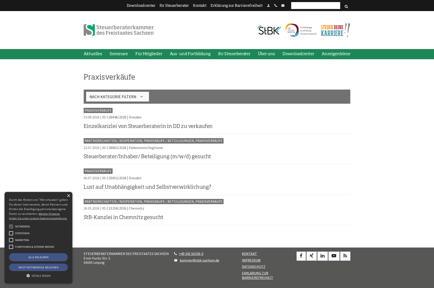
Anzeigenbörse (336, 54)
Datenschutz (253, 266)
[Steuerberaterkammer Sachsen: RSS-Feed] (345, 256)
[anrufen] (275, 6)
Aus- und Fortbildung (190, 54)
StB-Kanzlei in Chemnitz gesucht (123, 217)
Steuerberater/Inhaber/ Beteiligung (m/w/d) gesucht (147, 156)
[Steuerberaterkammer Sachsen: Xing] (312, 256)
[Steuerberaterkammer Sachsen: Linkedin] (322, 256)
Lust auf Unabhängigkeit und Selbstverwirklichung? (147, 187)
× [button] (68, 196)
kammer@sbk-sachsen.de (199, 260)
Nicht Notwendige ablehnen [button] (38, 267)
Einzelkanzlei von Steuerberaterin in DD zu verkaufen (148, 126)
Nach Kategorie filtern (113, 96)
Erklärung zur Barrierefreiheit (237, 6)
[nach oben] (426, 282)
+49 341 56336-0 (191, 254)
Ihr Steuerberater (174, 6)
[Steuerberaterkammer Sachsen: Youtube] (334, 256)
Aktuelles (93, 54)
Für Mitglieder (148, 54)
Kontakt (200, 6)
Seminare (119, 54)
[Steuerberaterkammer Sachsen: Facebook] (301, 256)
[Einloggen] (268, 6)
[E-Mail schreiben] (283, 6)
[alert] (38, 237)
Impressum (251, 260)
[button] (11, 246)
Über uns (266, 54)
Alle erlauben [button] (38, 257)
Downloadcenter (141, 6)
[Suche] (346, 6)
